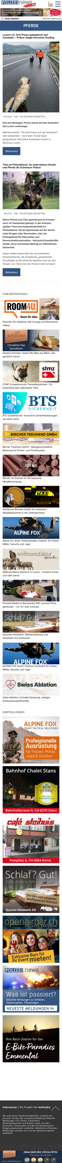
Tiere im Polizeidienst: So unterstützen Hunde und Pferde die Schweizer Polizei (29, 166)
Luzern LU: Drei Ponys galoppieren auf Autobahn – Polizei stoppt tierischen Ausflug (28, 36)
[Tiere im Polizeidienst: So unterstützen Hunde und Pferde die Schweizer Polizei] (31, 190)
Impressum (10, 1107)
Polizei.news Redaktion (32, 116)
